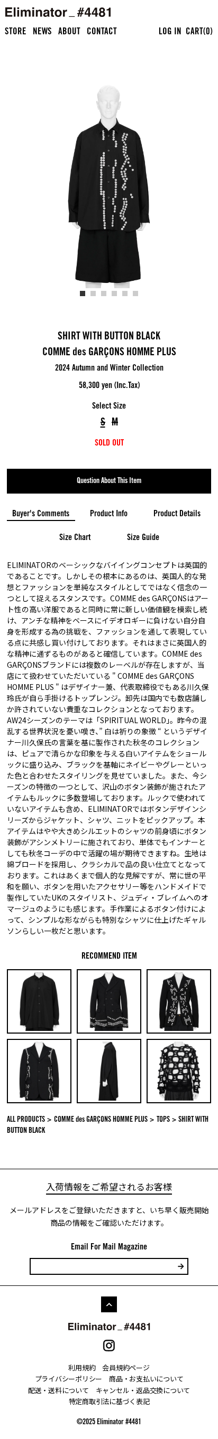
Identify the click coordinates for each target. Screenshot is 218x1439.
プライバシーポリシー (68, 1379)
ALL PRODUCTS (26, 1120)
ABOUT (69, 32)
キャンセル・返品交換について (143, 1390)
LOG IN (170, 32)
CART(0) (199, 32)
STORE (15, 32)
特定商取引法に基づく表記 (109, 1401)
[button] (82, 293)
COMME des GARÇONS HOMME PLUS (109, 353)
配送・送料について (58, 1390)
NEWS (42, 32)
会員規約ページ (125, 1367)
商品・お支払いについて (146, 1379)
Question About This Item (109, 481)
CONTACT (102, 32)
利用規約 (81, 1367)
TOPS (163, 1120)
